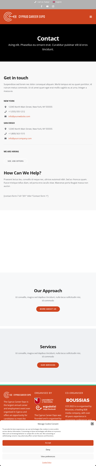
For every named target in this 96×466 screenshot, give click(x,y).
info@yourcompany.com (20, 138)
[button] (92, 424)
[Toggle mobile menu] (91, 16)
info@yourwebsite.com (19, 116)
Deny (48, 450)
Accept (48, 443)
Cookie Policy (46, 462)
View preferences (48, 456)
